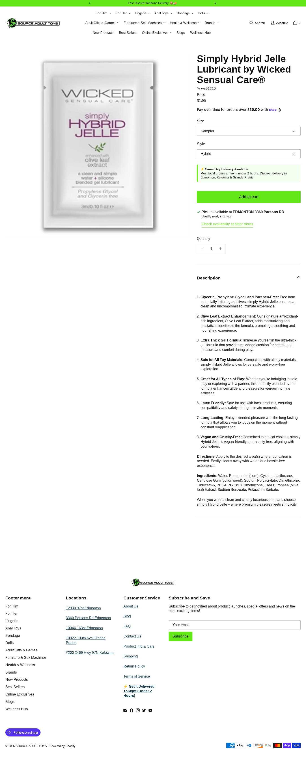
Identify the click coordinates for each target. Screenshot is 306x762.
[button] (103, 13)
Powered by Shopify (62, 746)
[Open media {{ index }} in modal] (97, 146)
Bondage (12, 636)
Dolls (9, 643)
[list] (97, 146)
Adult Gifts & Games (21, 650)
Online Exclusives (19, 694)
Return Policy (134, 666)
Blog (127, 616)
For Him (11, 606)
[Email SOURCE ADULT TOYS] (125, 710)
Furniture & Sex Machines (26, 657)
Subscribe (180, 636)
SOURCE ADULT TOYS (31, 746)
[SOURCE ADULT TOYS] (33, 22)
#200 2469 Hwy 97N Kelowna (90, 653)
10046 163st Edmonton (84, 628)
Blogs (10, 702)
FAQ (127, 626)
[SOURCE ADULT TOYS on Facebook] (131, 710)
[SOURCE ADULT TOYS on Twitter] (144, 710)
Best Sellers (15, 687)
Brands (11, 672)
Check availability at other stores (227, 224)
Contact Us (132, 636)
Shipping (130, 656)
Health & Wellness (20, 665)
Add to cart (249, 197)
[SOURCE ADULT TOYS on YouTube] (150, 710)
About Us (130, 606)
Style (201, 144)
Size (200, 121)
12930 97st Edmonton (83, 608)
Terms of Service (136, 676)
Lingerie (11, 621)
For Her (11, 613)
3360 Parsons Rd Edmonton (88, 618)
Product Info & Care (139, 646)
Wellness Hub (16, 709)
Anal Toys (13, 628)
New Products (16, 679)
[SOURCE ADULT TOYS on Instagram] (138, 710)
